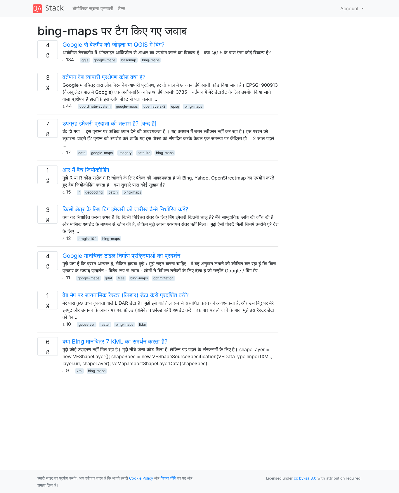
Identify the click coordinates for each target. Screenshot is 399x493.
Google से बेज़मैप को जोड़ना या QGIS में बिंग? (113, 44)
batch (113, 192)
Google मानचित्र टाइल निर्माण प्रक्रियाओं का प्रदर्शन (121, 255)
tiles (121, 278)
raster (105, 324)
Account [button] (350, 8)
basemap (128, 60)
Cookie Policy (141, 478)
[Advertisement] (157, 415)
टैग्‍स (121, 8)
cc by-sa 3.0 (305, 478)
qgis (84, 60)
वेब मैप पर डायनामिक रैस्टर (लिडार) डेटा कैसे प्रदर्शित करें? (126, 295)
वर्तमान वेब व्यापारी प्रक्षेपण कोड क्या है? (104, 77)
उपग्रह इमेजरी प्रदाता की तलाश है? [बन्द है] (110, 123)
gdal (108, 278)
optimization (163, 278)
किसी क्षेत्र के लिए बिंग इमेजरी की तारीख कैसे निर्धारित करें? (125, 209)
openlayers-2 (154, 106)
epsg (175, 106)
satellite (144, 153)
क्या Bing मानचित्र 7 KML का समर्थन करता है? (115, 341)
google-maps (104, 60)
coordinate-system (94, 106)
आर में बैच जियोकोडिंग (86, 169)
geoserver (87, 324)
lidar (142, 324)
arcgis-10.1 (88, 238)
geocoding (94, 192)
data (82, 153)
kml (79, 371)
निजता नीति (168, 478)
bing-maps (150, 60)
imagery (125, 153)
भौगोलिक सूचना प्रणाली (92, 8)
